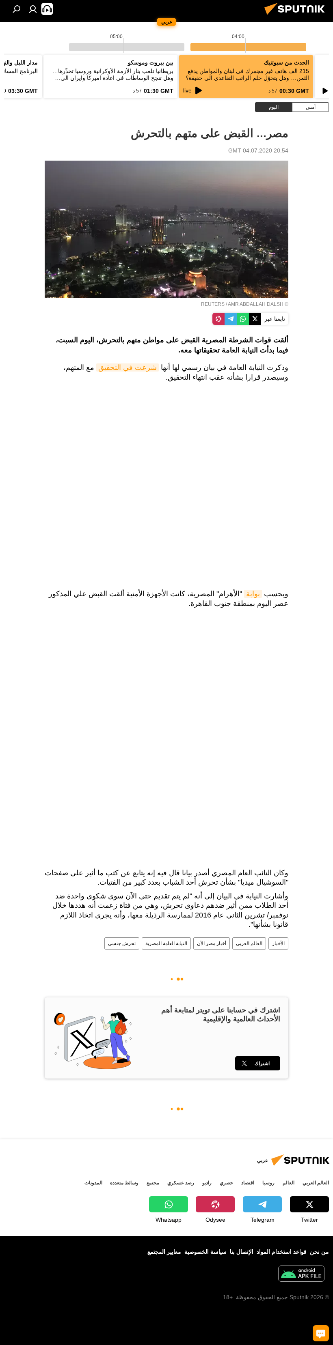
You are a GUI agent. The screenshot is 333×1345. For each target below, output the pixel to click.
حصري (226, 1183)
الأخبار (278, 943)
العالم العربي (249, 943)
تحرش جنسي (122, 943)
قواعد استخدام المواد (282, 1251)
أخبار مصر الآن (211, 943)
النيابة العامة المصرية (166, 943)
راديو (207, 1183)
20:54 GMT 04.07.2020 (258, 150)
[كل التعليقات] (321, 1333)
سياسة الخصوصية (205, 1251)
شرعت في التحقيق (127, 367)
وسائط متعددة (124, 1183)
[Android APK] (301, 1275)
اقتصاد (247, 1183)
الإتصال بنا (241, 1251)
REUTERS (213, 304)
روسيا (268, 1183)
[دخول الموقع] (33, 9)
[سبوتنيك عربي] (297, 16)
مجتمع (153, 1183)
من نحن (319, 1251)
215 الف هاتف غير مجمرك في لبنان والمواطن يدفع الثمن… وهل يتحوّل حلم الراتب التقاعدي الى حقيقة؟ (247, 74)
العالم (288, 1183)
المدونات (93, 1183)
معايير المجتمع (164, 1251)
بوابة (253, 594)
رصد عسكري (180, 1183)
